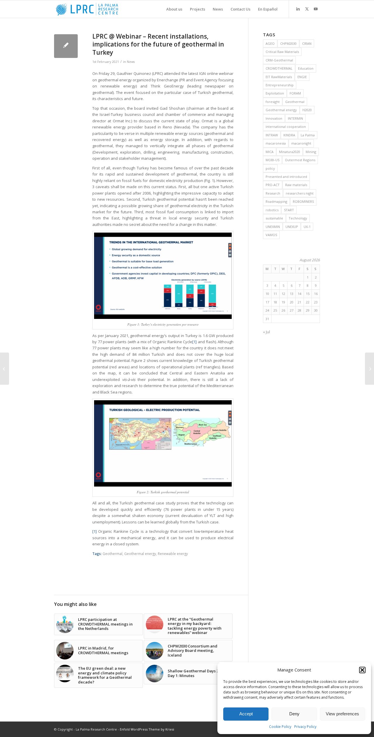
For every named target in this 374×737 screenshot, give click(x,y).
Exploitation (275, 93)
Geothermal (112, 553)
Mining (311, 152)
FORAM (295, 93)
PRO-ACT (273, 185)
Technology (298, 218)
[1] (194, 341)
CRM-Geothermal (279, 60)
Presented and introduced (286, 176)
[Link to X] (306, 8)
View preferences (342, 713)
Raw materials (296, 185)
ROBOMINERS (303, 201)
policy (270, 168)
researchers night (300, 193)
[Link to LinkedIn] (298, 8)
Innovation (274, 118)
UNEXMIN (273, 226)
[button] (362, 670)
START (289, 210)
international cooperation (286, 126)
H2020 (307, 110)
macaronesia (276, 143)
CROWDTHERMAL (279, 68)
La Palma (308, 135)
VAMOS (271, 235)
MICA (269, 152)
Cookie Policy (280, 726)
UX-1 (307, 226)
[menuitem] (174, 9)
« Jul (266, 331)
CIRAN (306, 43)
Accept (246, 713)
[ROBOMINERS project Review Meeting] (369, 369)
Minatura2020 (289, 152)
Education (306, 68)
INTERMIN (295, 118)
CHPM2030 (288, 43)
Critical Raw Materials (282, 51)
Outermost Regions (300, 160)
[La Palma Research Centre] (87, 9)
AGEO (270, 43)
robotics (272, 210)
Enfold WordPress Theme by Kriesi (147, 729)
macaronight (301, 143)
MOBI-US (272, 160)
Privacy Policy (305, 726)
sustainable (274, 218)
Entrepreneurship (280, 85)
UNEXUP (291, 226)
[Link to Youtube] (315, 8)
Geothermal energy (140, 553)
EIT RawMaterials (279, 77)
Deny (294, 713)
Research (273, 193)
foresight (273, 101)
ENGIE (302, 77)
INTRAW (272, 135)
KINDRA (289, 135)
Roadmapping (276, 201)
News (131, 62)
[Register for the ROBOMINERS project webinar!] (4, 369)
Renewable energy (173, 553)
